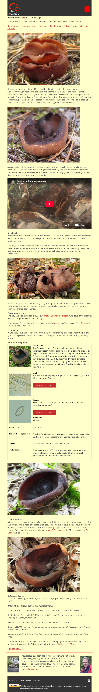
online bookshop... (30, 669)
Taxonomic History (28, 26)
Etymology (44, 26)
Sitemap (36, 680)
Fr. (28, 17)
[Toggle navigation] (87, 9)
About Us (13, 680)
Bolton (56, 323)
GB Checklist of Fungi (66, 644)
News (28, 680)
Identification (56, 26)
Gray (83, 323)
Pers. (23, 17)
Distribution (12, 26)
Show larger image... (44, 385)
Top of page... (14, 648)
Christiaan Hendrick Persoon (55, 315)
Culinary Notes (70, 26)
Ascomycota (20, 21)
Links (21, 680)
